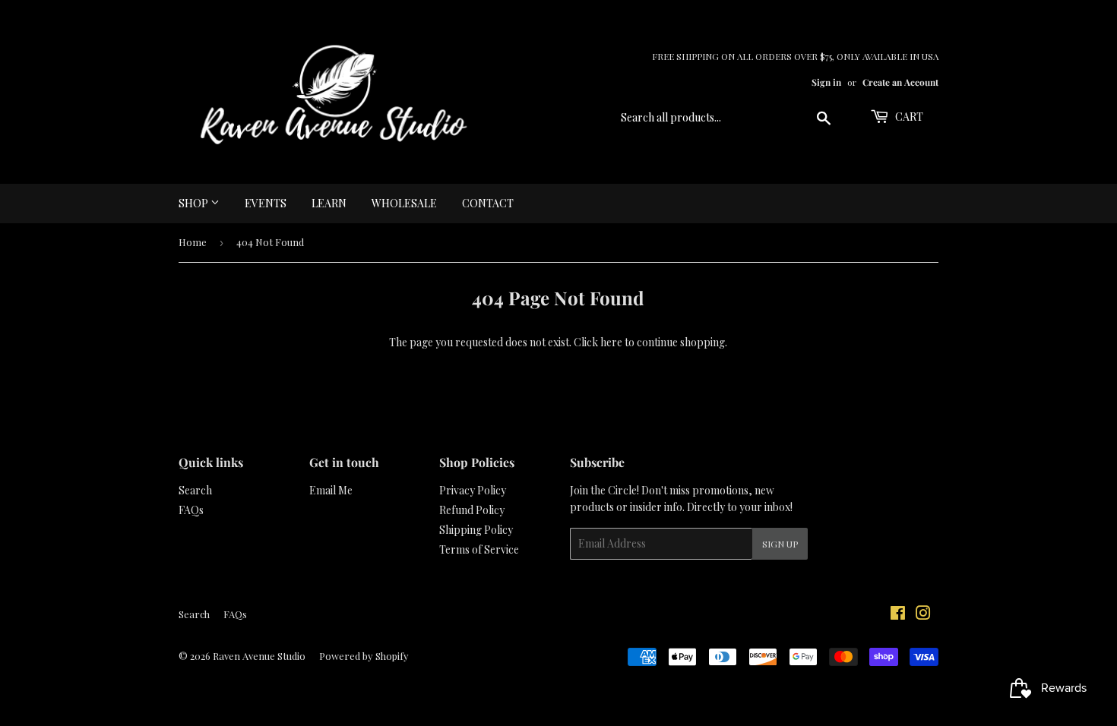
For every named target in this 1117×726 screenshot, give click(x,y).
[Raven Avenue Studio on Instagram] (923, 615)
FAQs (191, 510)
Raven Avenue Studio (259, 655)
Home (193, 241)
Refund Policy (472, 510)
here (611, 342)
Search (195, 490)
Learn (329, 203)
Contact (488, 203)
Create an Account (900, 82)
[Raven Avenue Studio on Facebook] (898, 615)
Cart (908, 116)
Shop (194, 203)
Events (265, 203)
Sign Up (780, 544)
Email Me (331, 490)
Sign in (826, 82)
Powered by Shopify (364, 655)
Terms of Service (479, 549)
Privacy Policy (472, 490)
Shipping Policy (476, 529)
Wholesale (404, 203)
